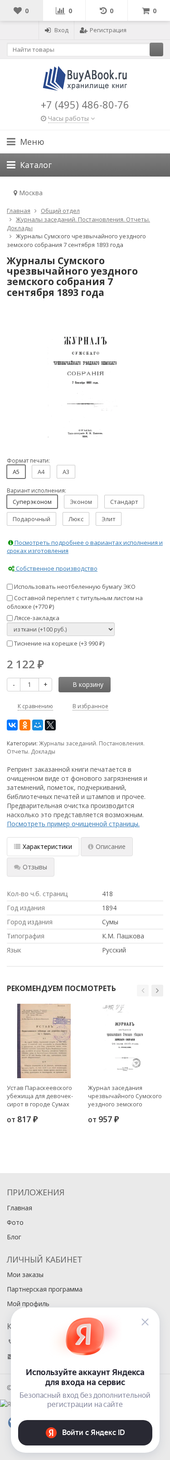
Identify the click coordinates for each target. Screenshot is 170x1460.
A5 (16, 472)
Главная (19, 1208)
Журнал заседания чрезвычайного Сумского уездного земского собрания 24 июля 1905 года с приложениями (125, 1096)
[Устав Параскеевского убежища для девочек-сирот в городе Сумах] (44, 1041)
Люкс (75, 519)
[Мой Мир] (37, 725)
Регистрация (108, 30)
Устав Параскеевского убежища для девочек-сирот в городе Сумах (40, 1096)
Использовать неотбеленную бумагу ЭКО (74, 586)
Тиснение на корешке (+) (58, 643)
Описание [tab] (111, 846)
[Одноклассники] (24, 725)
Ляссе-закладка (36, 618)
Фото (15, 1222)
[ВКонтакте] (12, 725)
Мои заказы (25, 1274)
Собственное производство (56, 568)
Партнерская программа (45, 1289)
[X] (50, 725)
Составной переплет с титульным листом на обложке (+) (75, 602)
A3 (66, 472)
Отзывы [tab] (35, 867)
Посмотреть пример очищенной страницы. (73, 823)
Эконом (81, 502)
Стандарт (124, 502)
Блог (14, 1237)
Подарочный (31, 519)
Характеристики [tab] (47, 846)
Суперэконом (32, 502)
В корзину (88, 684)
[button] (143, 990)
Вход (61, 30)
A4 (41, 472)
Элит (109, 519)
